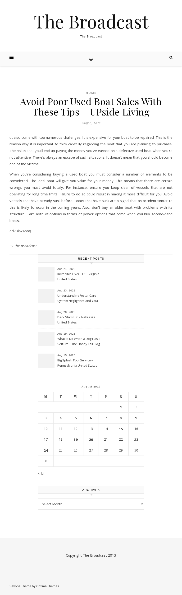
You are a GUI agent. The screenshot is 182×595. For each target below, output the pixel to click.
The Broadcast (91, 21)
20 (91, 439)
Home (91, 93)
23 (136, 439)
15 (121, 428)
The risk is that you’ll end (29, 150)
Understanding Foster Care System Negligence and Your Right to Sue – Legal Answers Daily (77, 298)
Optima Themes (47, 586)
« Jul (41, 473)
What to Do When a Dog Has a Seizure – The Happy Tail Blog (78, 341)
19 (75, 439)
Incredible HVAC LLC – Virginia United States (78, 276)
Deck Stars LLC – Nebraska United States (76, 319)
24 (46, 450)
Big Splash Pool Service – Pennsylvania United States (77, 363)
